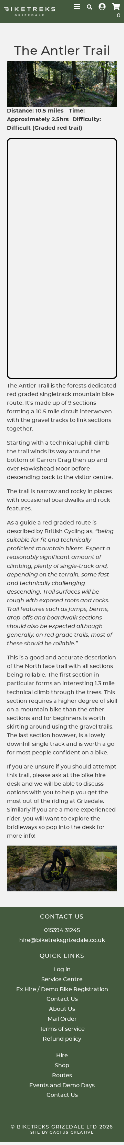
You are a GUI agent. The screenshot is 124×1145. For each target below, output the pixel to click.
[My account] (102, 7)
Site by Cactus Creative (62, 1132)
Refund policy (62, 1039)
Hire (62, 1055)
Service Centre (62, 979)
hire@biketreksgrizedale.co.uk (62, 940)
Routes (62, 1075)
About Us (62, 1009)
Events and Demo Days (62, 1085)
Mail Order (62, 1019)
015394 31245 (62, 930)
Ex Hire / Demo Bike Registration (62, 989)
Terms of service (62, 1029)
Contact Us (62, 999)
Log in (62, 969)
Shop (62, 1065)
